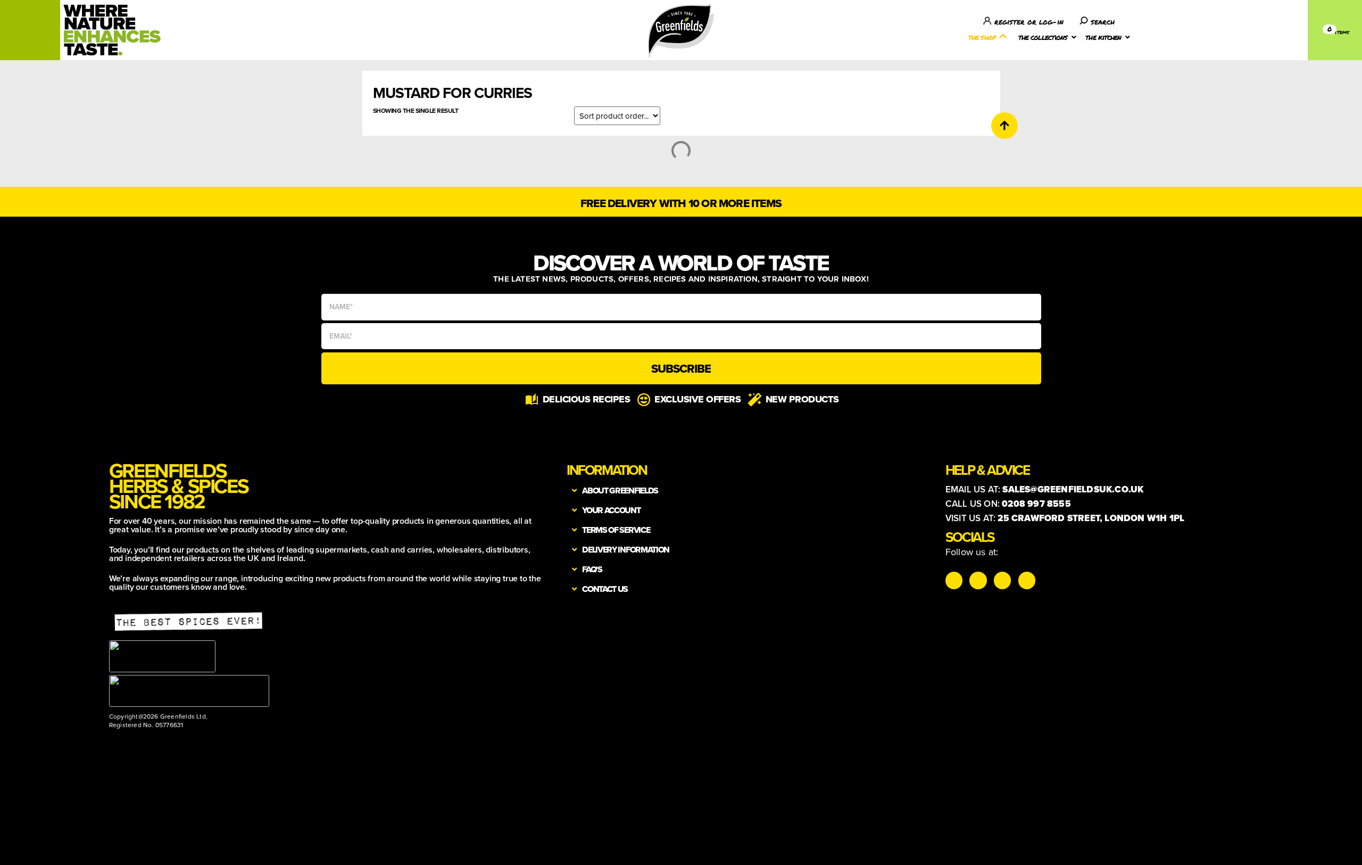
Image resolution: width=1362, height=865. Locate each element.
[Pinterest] (1026, 580)
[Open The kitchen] (1128, 37)
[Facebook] (1002, 580)
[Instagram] (953, 580)
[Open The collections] (1073, 37)
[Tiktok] (977, 580)
